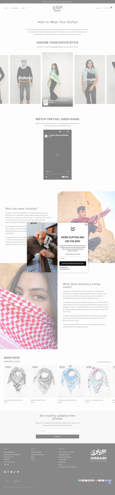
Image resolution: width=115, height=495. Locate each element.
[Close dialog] (86, 224)
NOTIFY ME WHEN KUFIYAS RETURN (72, 263)
